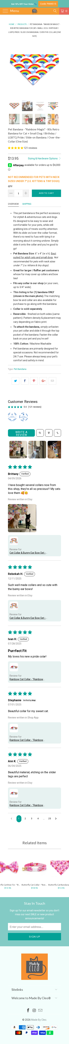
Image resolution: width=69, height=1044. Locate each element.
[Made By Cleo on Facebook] (28, 1010)
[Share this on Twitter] (15, 381)
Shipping (26, 204)
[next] (57, 69)
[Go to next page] (57, 818)
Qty (10, 186)
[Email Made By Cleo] (40, 1010)
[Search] (55, 11)
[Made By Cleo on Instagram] (34, 1010)
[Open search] (40, 433)
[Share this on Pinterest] (34, 381)
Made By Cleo (38, 1019)
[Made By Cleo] (34, 11)
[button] (15, 148)
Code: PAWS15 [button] (48, 3)
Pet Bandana (20, 369)
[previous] (11, 69)
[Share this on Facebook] (24, 381)
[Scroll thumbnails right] (57, 449)
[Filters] (49, 433)
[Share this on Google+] (43, 381)
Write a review (21, 433)
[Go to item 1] (18, 449)
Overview (13, 204)
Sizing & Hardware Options (43, 158)
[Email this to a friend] (52, 381)
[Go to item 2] (37, 449)
